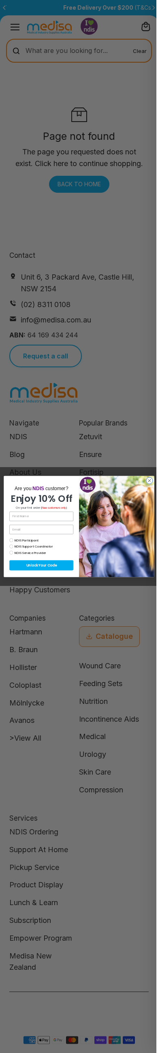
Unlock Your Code (41, 565)
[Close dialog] (149, 480)
